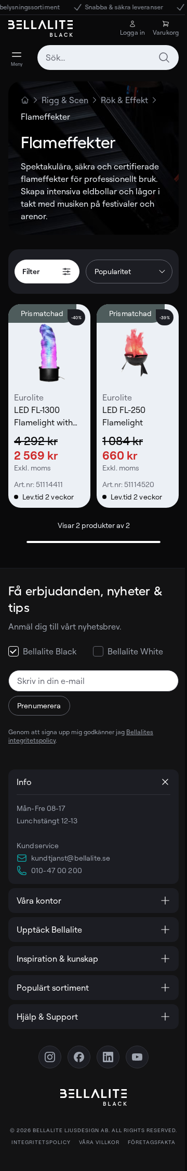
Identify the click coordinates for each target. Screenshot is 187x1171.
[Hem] (25, 100)
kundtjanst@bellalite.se (70, 857)
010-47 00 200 (56, 870)
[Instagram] (46, 1053)
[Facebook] (75, 1053)
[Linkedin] (104, 1053)
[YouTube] (133, 1053)
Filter (30, 271)
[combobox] (108, 57)
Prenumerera (39, 705)
